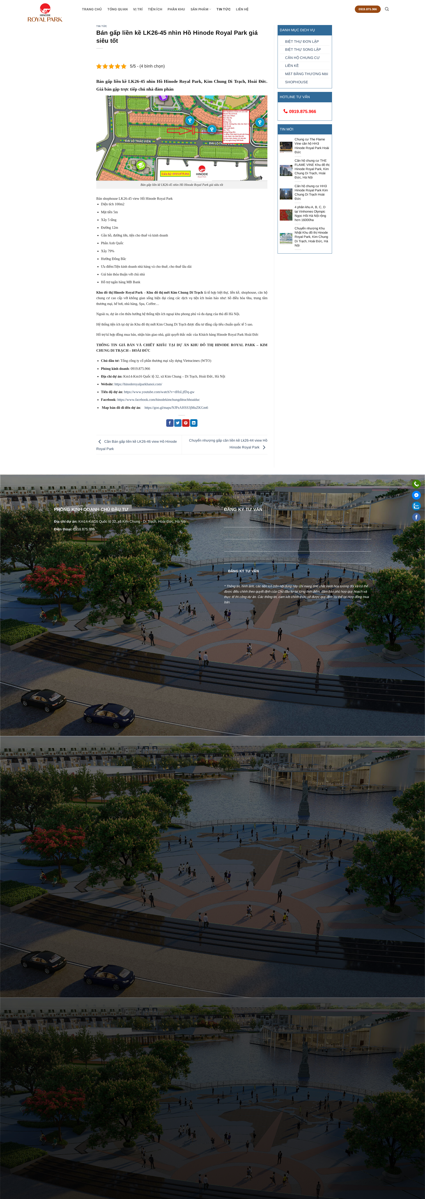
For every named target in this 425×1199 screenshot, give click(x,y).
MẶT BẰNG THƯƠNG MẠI (306, 74)
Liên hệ (242, 9)
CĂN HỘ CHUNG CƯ (302, 58)
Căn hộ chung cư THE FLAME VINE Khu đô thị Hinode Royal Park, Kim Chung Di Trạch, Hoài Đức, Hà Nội (312, 169)
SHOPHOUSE (296, 82)
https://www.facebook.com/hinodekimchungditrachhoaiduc (158, 400)
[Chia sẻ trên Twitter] (178, 423)
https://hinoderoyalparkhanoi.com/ (138, 384)
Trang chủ (92, 9)
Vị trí (138, 9)
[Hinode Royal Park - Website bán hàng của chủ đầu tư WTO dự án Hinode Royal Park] (54, 13)
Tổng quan (117, 9)
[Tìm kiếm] (387, 9)
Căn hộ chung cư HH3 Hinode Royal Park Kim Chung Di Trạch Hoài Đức (311, 192)
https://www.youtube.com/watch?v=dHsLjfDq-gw (159, 392)
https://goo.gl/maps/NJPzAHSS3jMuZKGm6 (176, 407)
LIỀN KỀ (292, 66)
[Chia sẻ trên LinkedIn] (193, 423)
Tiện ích (155, 9)
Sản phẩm (199, 9)
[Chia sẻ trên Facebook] (170, 423)
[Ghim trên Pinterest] (185, 423)
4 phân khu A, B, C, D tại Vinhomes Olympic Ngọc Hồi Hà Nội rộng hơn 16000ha (310, 213)
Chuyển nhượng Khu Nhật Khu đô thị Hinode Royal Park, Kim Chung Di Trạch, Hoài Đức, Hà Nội (311, 237)
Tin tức (223, 9)
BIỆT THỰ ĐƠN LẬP (302, 41)
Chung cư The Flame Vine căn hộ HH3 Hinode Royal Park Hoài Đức (312, 146)
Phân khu (176, 9)
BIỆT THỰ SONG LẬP (303, 49)
